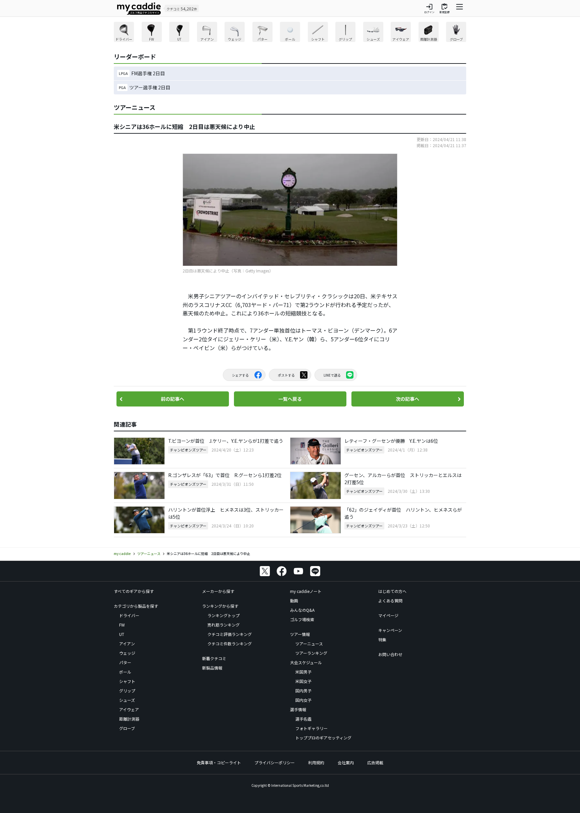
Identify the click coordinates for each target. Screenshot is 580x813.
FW (122, 625)
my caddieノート (306, 591)
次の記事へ (407, 398)
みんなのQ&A (302, 610)
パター (125, 662)
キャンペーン (390, 630)
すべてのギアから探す (134, 591)
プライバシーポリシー (274, 762)
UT (121, 634)
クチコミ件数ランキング (229, 643)
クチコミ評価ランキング (229, 634)
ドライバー (129, 615)
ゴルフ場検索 (302, 619)
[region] (290, 33)
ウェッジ (127, 653)
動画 (294, 600)
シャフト (127, 681)
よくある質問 (390, 600)
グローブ (127, 728)
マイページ (388, 615)
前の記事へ (172, 398)
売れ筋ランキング (223, 625)
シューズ (127, 700)
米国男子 (303, 672)
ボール (125, 672)
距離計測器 (129, 719)
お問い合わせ (390, 654)
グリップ (127, 690)
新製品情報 (212, 668)
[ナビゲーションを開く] (459, 8)
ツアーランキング (311, 653)
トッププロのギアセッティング (323, 737)
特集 (382, 639)
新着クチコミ (214, 658)
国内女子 (303, 700)
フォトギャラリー (311, 728)
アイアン (127, 643)
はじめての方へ (392, 591)
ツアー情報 (300, 634)
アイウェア (129, 709)
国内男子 (303, 690)
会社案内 (346, 762)
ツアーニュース (309, 643)
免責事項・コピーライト (219, 762)
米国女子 (303, 681)
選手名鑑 (303, 719)
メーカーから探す (218, 591)
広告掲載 (375, 762)
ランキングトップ (223, 615)
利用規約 (316, 762)
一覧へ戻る (290, 398)
